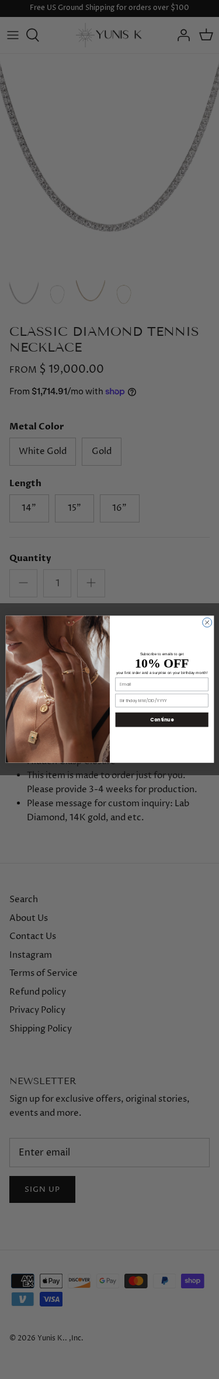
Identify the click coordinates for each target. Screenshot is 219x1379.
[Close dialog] (206, 622)
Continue (161, 719)
